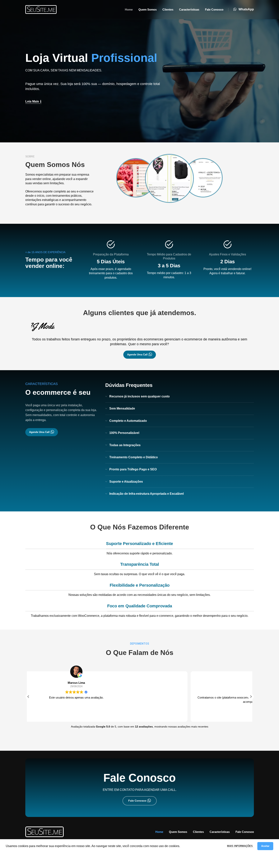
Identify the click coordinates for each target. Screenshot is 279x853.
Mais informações (240, 846)
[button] (251, 696)
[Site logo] (41, 9)
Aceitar (265, 846)
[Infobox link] (243, 9)
